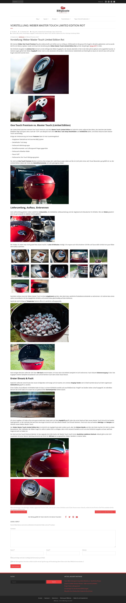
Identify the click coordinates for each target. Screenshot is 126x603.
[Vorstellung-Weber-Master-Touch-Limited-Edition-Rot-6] (20, 256)
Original (58, 33)
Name (12, 550)
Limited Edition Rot (39, 33)
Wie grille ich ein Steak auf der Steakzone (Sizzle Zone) (78, 591)
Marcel (15, 31)
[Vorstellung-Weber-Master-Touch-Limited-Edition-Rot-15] (79, 271)
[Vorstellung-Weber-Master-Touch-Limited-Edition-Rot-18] (40, 286)
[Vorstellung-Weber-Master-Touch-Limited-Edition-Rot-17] (20, 286)
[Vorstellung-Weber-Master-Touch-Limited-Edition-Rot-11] (98, 256)
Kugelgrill (32, 33)
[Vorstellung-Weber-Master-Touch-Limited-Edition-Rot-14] (59, 271)
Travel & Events (65, 19)
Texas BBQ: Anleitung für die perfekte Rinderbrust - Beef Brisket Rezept (82, 581)
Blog (37, 19)
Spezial (45, 19)
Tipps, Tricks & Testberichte (81, 19)
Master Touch (48, 33)
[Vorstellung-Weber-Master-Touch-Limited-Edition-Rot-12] (20, 271)
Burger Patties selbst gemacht (72, 586)
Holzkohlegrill (26, 33)
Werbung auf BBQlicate (65, 598)
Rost (61, 33)
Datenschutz (55, 598)
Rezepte (54, 19)
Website (84, 550)
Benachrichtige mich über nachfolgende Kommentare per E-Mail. (28, 558)
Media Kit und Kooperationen (81, 598)
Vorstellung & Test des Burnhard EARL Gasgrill (76, 588)
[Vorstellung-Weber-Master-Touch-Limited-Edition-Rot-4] (40, 256)
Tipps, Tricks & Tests (57, 31)
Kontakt (40, 598)
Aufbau (14, 33)
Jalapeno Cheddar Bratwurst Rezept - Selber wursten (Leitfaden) (80, 583)
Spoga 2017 (93, 46)
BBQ (18, 33)
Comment (12, 528)
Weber (78, 33)
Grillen (20, 33)
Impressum (47, 598)
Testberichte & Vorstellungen (45, 31)
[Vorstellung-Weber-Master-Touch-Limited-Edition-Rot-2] (59, 256)
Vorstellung (73, 33)
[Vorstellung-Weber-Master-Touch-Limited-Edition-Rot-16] (98, 271)
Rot (64, 33)
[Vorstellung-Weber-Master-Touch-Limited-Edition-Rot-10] (79, 256)
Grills (36, 31)
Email (48, 550)
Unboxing (67, 33)
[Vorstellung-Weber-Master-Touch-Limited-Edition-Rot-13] (40, 271)
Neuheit (54, 33)
